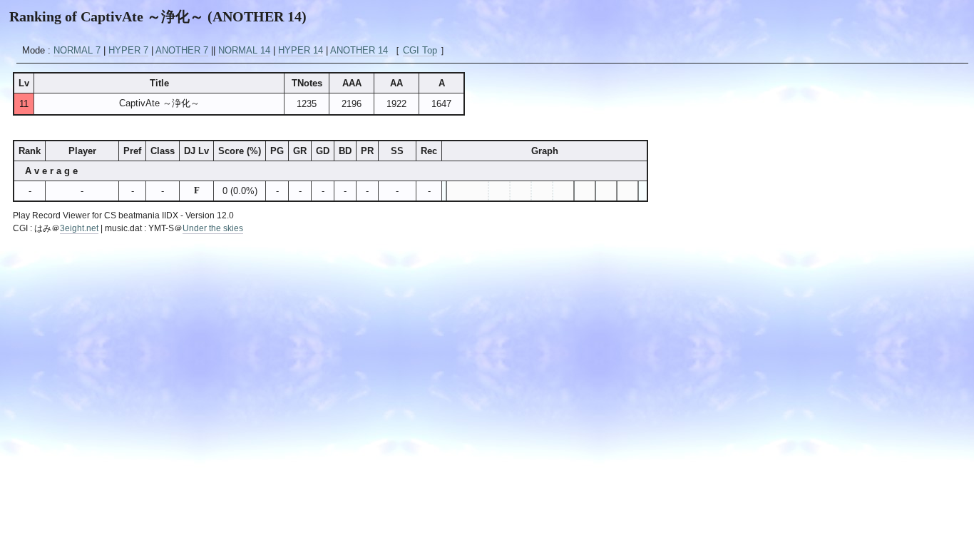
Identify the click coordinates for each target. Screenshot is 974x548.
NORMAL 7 (77, 50)
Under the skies (213, 228)
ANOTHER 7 (181, 50)
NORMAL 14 (244, 50)
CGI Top (420, 50)
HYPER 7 (128, 50)
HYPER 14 (300, 50)
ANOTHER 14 (359, 50)
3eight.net (79, 228)
